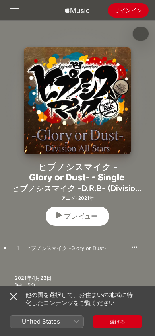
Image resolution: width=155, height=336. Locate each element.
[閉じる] (13, 296)
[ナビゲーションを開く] (14, 10)
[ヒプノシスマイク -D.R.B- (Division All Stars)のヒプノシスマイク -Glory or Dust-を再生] (18, 248)
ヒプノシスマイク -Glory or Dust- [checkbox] (66, 248)
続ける (117, 321)
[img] (77, 10)
